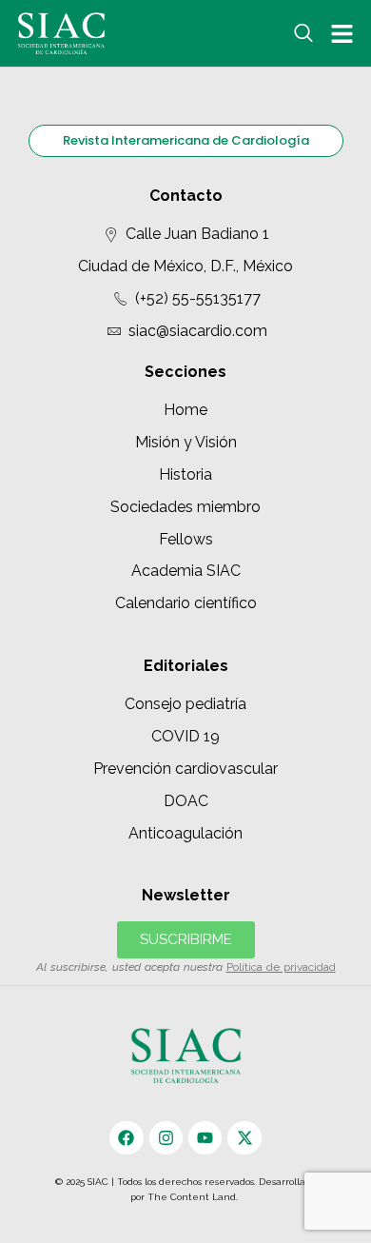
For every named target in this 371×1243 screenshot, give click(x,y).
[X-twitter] (244, 1137)
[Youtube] (205, 1137)
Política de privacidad (281, 967)
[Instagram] (166, 1137)
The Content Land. (194, 1197)
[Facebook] (126, 1137)
